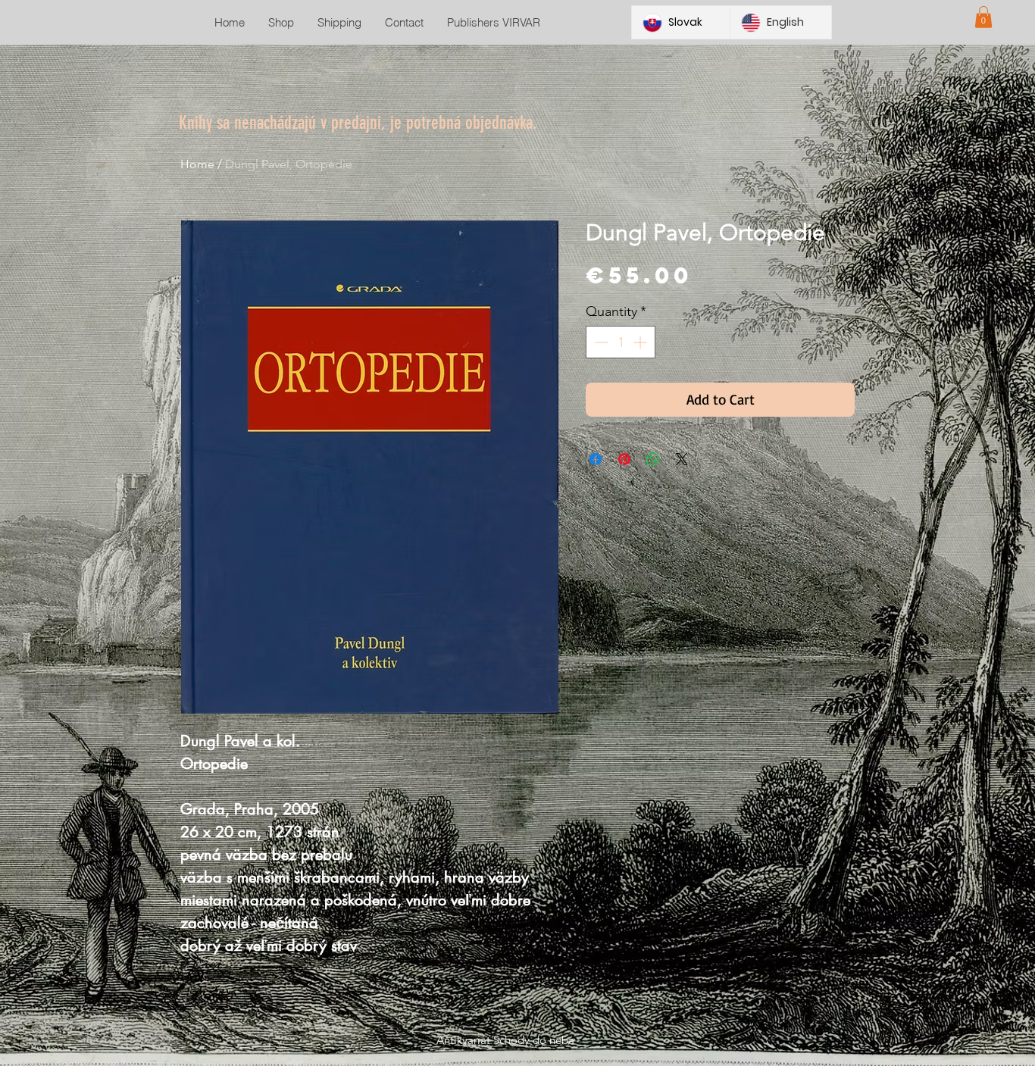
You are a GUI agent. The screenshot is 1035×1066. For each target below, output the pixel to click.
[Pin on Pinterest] (624, 459)
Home (197, 164)
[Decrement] (599, 342)
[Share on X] (682, 459)
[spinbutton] (620, 342)
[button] (983, 17)
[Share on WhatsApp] (653, 459)
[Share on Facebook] (595, 459)
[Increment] (641, 342)
